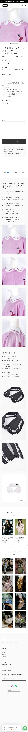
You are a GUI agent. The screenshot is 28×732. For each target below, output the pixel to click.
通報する (24, 172)
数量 (3, 120)
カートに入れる (14, 141)
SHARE (10, 172)
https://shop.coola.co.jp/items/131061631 (12, 69)
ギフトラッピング (7, 100)
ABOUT (4, 654)
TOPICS (4, 656)
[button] (10, 43)
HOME (3, 652)
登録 (24, 678)
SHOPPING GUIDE (6, 664)
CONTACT (4, 662)
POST (5, 172)
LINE (16, 172)
